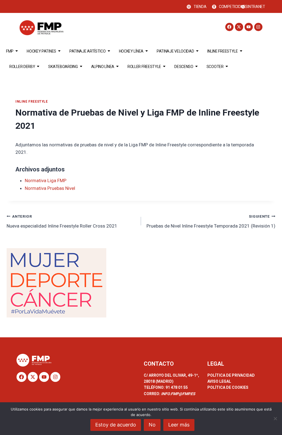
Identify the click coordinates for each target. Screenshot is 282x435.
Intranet (256, 6)
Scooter (215, 66)
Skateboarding (63, 66)
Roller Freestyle (144, 66)
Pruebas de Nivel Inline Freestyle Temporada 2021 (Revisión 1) (211, 221)
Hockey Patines (41, 51)
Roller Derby (22, 66)
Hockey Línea (131, 51)
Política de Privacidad (231, 375)
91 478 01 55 (176, 387)
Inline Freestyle (222, 51)
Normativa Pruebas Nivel (50, 188)
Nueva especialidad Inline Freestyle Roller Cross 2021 (62, 221)
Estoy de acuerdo (115, 425)
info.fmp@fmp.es (178, 394)
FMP (9, 51)
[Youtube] (249, 27)
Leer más (178, 425)
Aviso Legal (219, 381)
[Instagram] (258, 27)
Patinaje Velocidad (175, 51)
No (152, 425)
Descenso (183, 66)
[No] (275, 418)
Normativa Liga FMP (45, 180)
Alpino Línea (102, 66)
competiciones (233, 6)
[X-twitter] (239, 27)
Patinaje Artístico (87, 51)
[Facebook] (229, 27)
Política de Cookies (227, 387)
